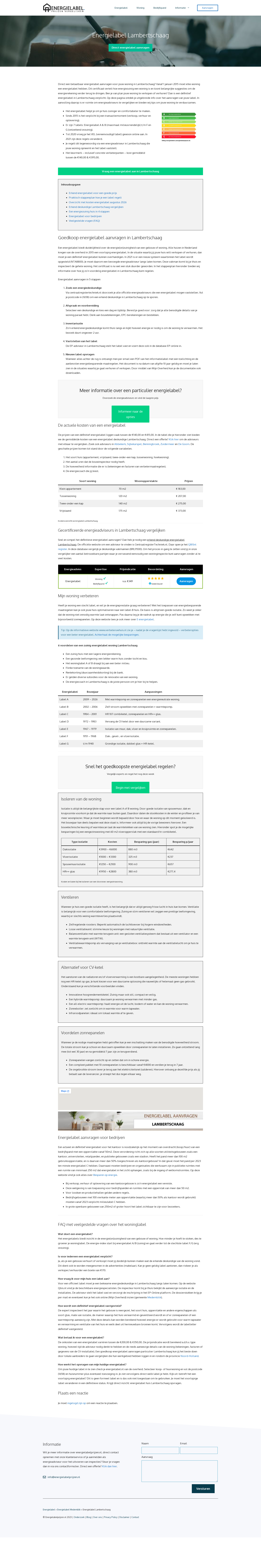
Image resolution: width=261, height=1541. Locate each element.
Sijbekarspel (134, 444)
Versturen (203, 1488)
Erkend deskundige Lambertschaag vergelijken (96, 206)
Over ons (97, 1517)
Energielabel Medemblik (69, 1509)
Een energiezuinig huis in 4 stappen (89, 211)
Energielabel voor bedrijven (85, 216)
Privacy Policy (110, 1517)
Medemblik (154, 1297)
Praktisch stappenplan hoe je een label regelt (95, 197)
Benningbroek (151, 444)
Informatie (180, 7)
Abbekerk (120, 444)
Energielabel (121, 7)
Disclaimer (124, 1517)
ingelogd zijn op (76, 1403)
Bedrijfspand (159, 7)
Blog (88, 1517)
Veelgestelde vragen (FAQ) (84, 220)
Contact (135, 1517)
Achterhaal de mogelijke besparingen (117, 634)
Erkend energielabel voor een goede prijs (93, 193)
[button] (130, 171)
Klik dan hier (109, 1466)
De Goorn (183, 444)
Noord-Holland (189, 1356)
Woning (140, 7)
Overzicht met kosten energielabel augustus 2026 (98, 202)
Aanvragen (207, 7)
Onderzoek (79, 1517)
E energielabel (145, 619)
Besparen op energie (105, 1174)
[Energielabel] (64, 7)
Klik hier (174, 439)
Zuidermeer (167, 444)
